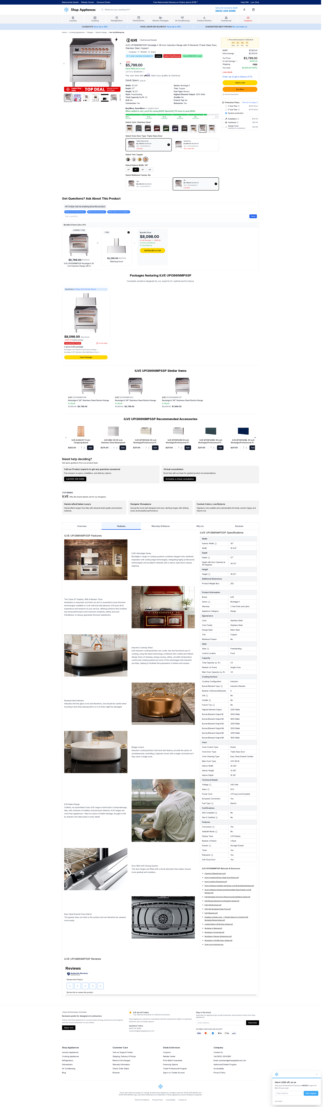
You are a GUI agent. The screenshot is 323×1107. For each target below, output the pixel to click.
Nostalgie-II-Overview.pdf (214, 932)
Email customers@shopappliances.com (230, 1060)
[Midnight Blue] (175, 129)
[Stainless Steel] (203, 129)
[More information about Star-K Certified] (217, 818)
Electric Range (101, 32)
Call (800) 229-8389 (222, 1056)
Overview (82, 526)
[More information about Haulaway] (238, 122)
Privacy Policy (219, 1073)
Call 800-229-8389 (75, 479)
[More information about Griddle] (210, 700)
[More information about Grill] (207, 696)
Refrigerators (67, 1060)
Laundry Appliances (70, 1052)
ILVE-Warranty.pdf (211, 913)
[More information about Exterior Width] (216, 544)
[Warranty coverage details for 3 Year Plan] (239, 106)
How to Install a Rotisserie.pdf (216, 882)
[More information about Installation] (238, 119)
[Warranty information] (152, 56)
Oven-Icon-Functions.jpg (214, 944)
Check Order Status (121, 1068)
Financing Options (170, 1064)
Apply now (68, 1028)
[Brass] (139, 159)
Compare (132, 52)
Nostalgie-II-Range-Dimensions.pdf (218, 936)
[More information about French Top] (214, 705)
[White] (212, 129)
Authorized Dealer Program (225, 1064)
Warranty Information (121, 1064)
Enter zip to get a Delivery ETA (237, 76)
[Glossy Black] (148, 129)
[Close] (316, 1074)
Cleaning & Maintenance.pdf (215, 873)
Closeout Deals (103, 2)
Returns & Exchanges (121, 1060)
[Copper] (145, 159)
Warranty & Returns (160, 526)
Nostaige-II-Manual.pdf (213, 928)
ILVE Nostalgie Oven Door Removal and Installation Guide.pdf (227, 897)
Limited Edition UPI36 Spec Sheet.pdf (219, 924)
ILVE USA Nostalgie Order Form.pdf (218, 909)
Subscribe (252, 1023)
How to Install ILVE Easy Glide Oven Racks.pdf (222, 878)
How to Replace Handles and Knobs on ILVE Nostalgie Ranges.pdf (229, 886)
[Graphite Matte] (184, 129)
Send (253, 216)
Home (64, 32)
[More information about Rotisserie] (212, 855)
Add (90, 448)
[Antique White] (130, 129)
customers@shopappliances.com (141, 1031)
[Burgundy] (157, 129)
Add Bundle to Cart (152, 250)
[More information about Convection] (213, 827)
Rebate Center (87, 2)
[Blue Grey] (139, 129)
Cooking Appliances (77, 32)
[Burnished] (128, 159)
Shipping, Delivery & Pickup (124, 1056)
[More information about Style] (208, 649)
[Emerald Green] (166, 129)
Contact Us (218, 1052)
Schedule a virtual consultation (180, 479)
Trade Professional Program (175, 1068)
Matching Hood (116, 261)
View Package (86, 357)
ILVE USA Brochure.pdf (213, 905)
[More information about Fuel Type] (212, 803)
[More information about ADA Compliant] (216, 813)
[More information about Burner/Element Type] (222, 686)
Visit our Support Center (123, 1052)
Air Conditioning (68, 1068)
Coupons (167, 1052)
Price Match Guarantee (172, 1060)
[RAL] (193, 129)
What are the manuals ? (96, 212)
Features (121, 526)
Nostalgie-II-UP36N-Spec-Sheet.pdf (218, 940)
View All (143, 80)
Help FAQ (245, 2)
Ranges (90, 32)
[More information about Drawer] (210, 846)
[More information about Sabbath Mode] (216, 832)
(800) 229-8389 (135, 1028)
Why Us (200, 526)
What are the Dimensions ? (75, 212)
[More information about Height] (209, 574)
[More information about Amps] (208, 789)
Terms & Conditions (142, 1100)
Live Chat (255, 2)
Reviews (239, 526)
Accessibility (219, 1068)
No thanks (278, 1101)
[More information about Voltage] (210, 785)
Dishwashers (67, 1064)
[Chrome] (133, 159)
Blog (64, 1073)
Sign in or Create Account (174, 1073)
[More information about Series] (209, 602)
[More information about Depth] (209, 558)
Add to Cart (240, 83)
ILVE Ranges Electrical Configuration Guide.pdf (222, 901)
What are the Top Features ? (118, 212)
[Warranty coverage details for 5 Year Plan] (239, 109)
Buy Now (240, 89)
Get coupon (311, 1093)
